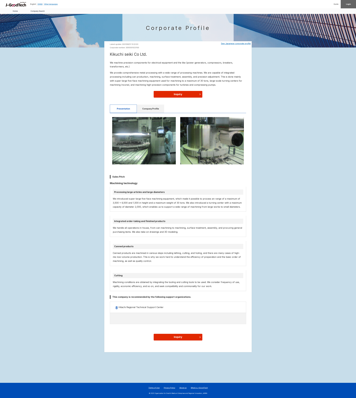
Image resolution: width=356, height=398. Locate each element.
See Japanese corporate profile (236, 43)
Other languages (51, 4)
